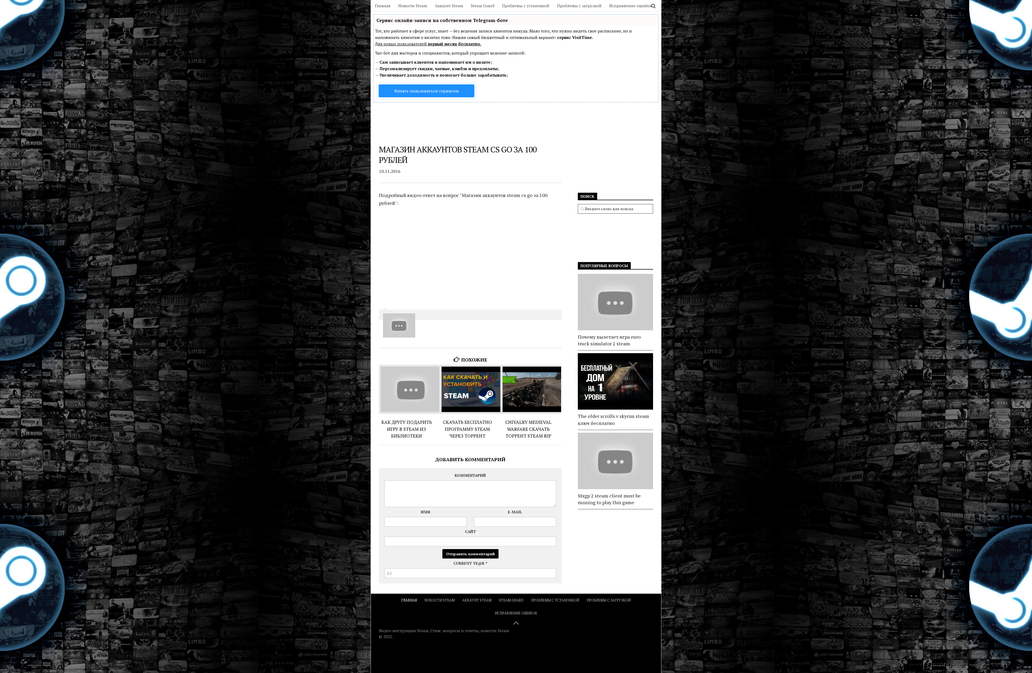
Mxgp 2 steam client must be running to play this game (609, 499)
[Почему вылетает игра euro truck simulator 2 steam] (615, 302)
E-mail (515, 511)
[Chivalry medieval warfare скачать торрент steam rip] (531, 389)
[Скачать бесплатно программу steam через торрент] (470, 389)
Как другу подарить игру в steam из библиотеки (406, 429)
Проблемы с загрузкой (579, 5)
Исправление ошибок (630, 5)
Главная (382, 5)
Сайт (470, 531)
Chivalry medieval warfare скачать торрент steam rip (528, 429)
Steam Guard (482, 5)
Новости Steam (412, 5)
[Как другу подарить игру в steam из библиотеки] (409, 389)
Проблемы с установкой (525, 5)
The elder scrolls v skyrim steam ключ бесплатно (613, 419)
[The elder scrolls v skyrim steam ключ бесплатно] (615, 381)
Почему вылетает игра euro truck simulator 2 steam (609, 340)
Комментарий (470, 475)
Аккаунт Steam (449, 5)
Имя (425, 511)
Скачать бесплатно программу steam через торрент (467, 429)
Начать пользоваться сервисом (426, 91)
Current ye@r (470, 563)
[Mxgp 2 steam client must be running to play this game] (615, 461)
